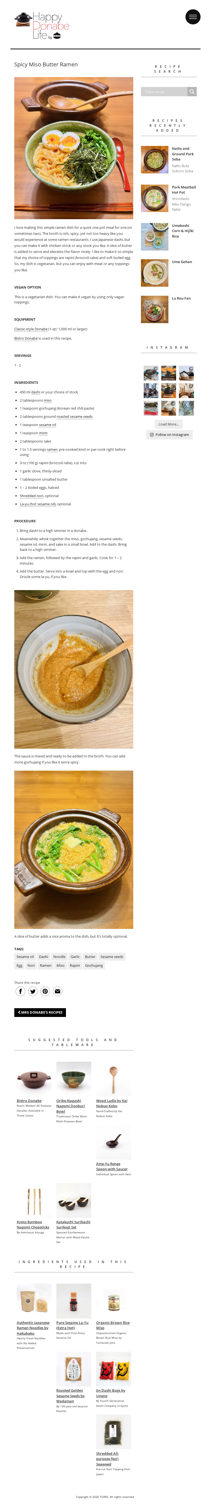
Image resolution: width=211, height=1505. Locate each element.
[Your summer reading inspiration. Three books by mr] (151, 408)
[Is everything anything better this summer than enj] (151, 390)
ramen (52, 449)
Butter (90, 956)
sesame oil (47, 424)
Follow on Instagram (172, 434)
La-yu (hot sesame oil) (37, 503)
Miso (61, 965)
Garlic (75, 956)
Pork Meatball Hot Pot (184, 190)
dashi (35, 392)
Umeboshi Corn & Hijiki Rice (183, 231)
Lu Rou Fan (181, 298)
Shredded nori (31, 495)
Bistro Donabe (26, 338)
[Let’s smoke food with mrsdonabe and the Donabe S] (168, 373)
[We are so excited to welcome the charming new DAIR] (186, 390)
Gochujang (94, 965)
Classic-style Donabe (31, 328)
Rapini (75, 965)
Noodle (59, 956)
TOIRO (104, 1497)
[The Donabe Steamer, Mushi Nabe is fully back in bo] (186, 373)
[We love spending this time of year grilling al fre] (151, 373)
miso (48, 400)
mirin (43, 432)
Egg (19, 965)
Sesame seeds (112, 956)
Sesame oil (25, 956)
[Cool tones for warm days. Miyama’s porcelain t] (186, 408)
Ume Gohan (182, 261)
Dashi (43, 956)
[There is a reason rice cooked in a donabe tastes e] (168, 408)
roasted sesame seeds (75, 416)
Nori (31, 965)
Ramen (45, 965)
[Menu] (193, 11)
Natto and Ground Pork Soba (183, 154)
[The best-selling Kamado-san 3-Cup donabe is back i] (168, 390)
